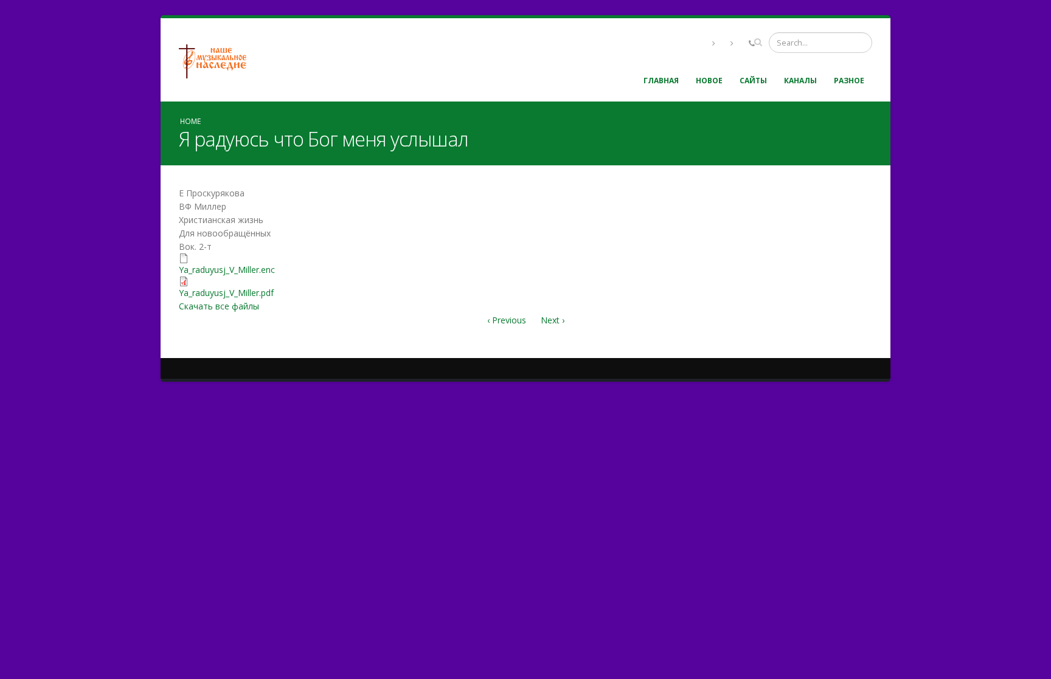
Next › (552, 320)
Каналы (800, 80)
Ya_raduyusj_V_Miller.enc (227, 269)
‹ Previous (506, 320)
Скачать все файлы (219, 306)
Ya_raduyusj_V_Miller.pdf (226, 292)
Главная (661, 80)
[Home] (217, 60)
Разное (849, 80)
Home (190, 121)
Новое (709, 80)
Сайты (753, 80)
